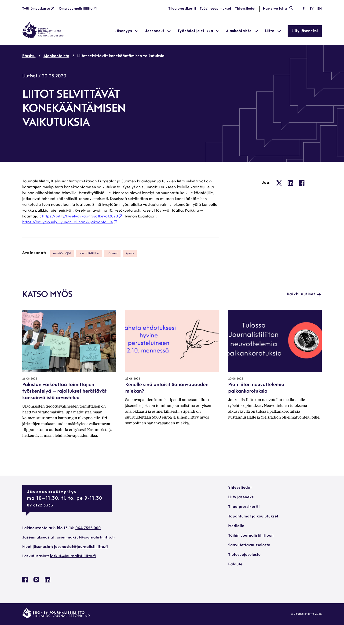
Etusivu (29, 56)
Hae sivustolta (275, 9)
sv (311, 9)
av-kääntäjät (62, 253)
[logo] (42, 38)
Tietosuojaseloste (244, 555)
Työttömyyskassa (36, 9)
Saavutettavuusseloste (249, 545)
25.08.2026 (132, 378)
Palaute (235, 564)
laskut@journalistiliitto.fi (73, 556)
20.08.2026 (235, 378)
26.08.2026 (29, 378)
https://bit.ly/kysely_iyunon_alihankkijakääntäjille (67, 222)
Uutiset (29, 76)
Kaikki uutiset (301, 294)
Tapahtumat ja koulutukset (253, 516)
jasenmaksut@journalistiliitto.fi (86, 537)
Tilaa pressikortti (182, 9)
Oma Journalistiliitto (76, 9)
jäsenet (112, 253)
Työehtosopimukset (215, 9)
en (319, 9)
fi (304, 9)
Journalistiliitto (89, 253)
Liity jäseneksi (305, 31)
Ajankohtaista (57, 56)
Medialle (236, 526)
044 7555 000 (88, 528)
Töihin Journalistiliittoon (251, 536)
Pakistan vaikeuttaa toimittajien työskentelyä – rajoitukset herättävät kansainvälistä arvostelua (64, 391)
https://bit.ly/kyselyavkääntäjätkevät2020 (80, 216)
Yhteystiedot (245, 9)
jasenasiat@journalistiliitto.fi (81, 547)
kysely (129, 253)
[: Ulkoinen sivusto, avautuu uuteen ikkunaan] (279, 183)
